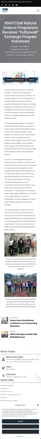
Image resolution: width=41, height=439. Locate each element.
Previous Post (14, 318)
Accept (20, 421)
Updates (31, 80)
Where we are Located (14, 357)
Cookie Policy (19, 436)
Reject (20, 426)
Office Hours (11, 374)
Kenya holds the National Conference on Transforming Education (23, 323)
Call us (8, 367)
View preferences (20, 432)
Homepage (13, 46)
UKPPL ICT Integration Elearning (10, 394)
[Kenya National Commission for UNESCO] (5, 10)
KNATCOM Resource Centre (9, 400)
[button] (38, 405)
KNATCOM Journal (6, 391)
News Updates (24, 46)
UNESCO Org (4, 388)
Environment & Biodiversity (19, 49)
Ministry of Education (7, 385)
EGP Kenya (3, 397)
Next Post (12, 331)
